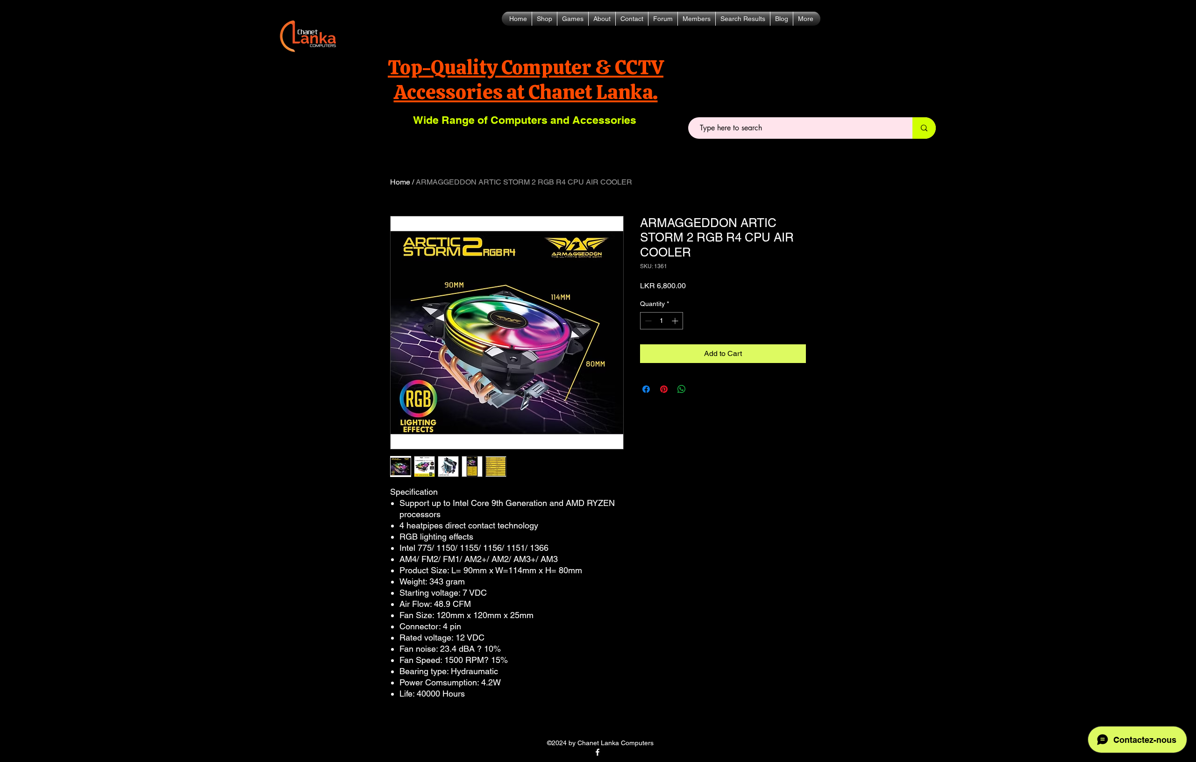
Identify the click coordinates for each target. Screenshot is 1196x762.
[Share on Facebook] (646, 389)
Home (400, 182)
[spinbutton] (661, 321)
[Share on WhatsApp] (681, 389)
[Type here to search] (924, 128)
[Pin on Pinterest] (663, 389)
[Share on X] (699, 389)
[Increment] (676, 321)
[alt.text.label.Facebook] (597, 752)
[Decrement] (647, 321)
